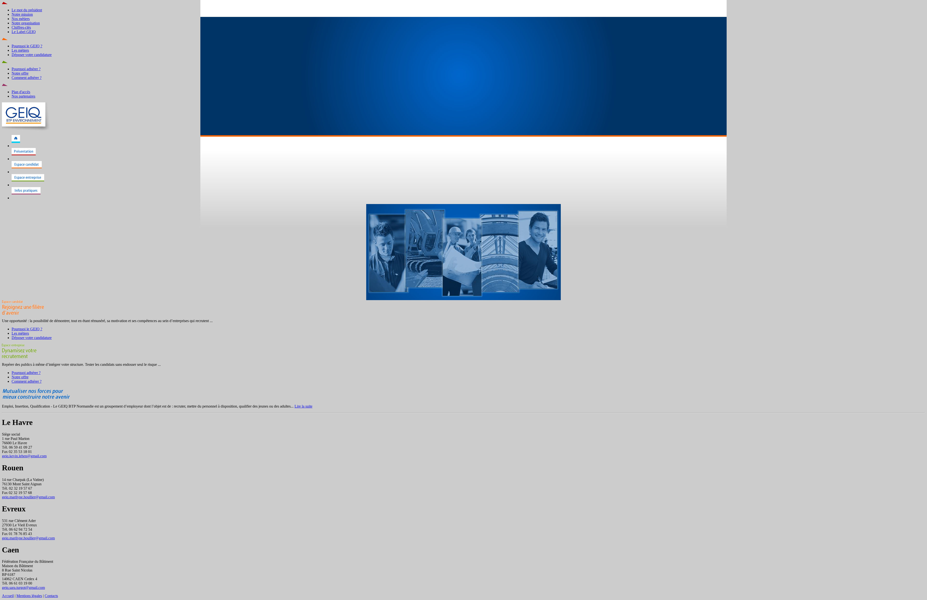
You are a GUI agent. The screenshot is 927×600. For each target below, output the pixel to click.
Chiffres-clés (21, 27)
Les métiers (20, 50)
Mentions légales (29, 596)
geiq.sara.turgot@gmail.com (23, 588)
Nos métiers (21, 19)
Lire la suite (303, 406)
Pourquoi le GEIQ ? (27, 46)
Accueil (8, 596)
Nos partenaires (23, 96)
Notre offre (20, 73)
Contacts (51, 596)
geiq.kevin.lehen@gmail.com (24, 456)
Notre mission (22, 14)
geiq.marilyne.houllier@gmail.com (28, 497)
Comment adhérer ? (27, 78)
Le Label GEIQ (24, 32)
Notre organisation (26, 23)
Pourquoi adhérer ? (26, 69)
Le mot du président (27, 10)
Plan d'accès (21, 92)
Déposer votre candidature (32, 55)
